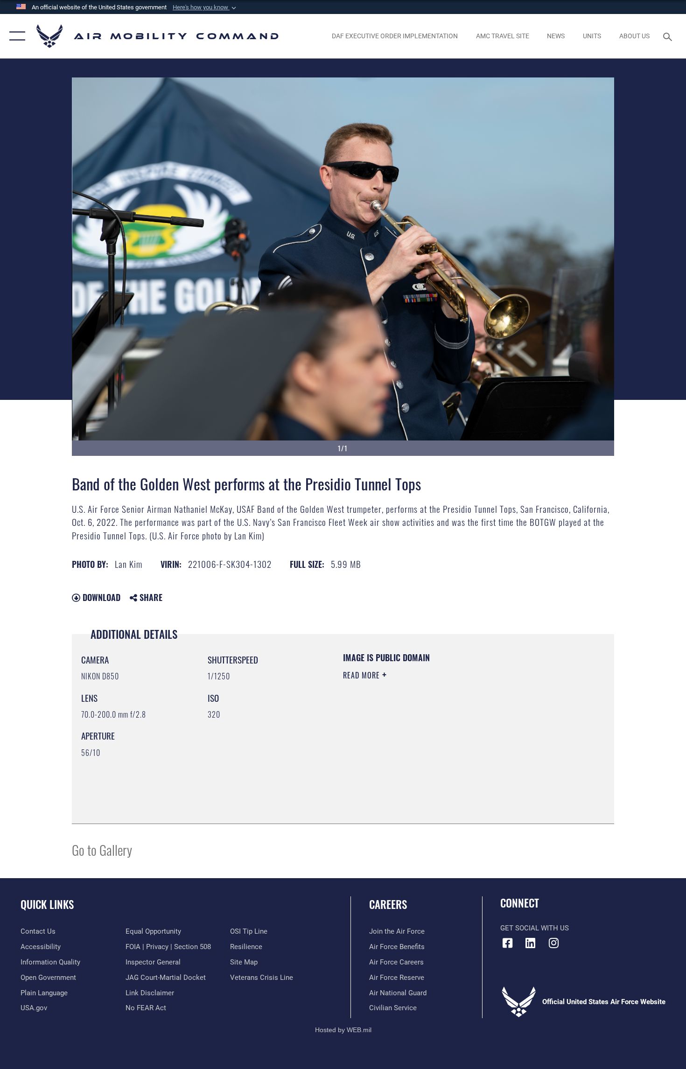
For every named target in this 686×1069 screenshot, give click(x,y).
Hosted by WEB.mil (343, 1030)
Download (100, 597)
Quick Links (47, 904)
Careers (388, 904)
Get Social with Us (534, 928)
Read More (362, 675)
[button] (205, 7)
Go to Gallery (102, 849)
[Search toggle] (669, 36)
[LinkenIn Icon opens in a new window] (531, 943)
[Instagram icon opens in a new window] (553, 943)
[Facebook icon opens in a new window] (507, 943)
